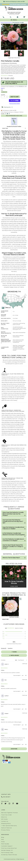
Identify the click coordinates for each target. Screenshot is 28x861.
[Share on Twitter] (7, 113)
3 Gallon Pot (4, 92)
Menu (14, 20)
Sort (16, 660)
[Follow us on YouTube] (17, 804)
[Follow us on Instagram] (9, 804)
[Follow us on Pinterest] (13, 804)
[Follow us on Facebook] (1, 804)
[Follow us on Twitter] (5, 804)
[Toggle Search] (10, 17)
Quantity (3, 94)
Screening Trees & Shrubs (9, 854)
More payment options (14, 103)
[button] (14, 75)
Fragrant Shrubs (8, 22)
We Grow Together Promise (9, 812)
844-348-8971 (6, 797)
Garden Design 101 (7, 850)
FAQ (2, 839)
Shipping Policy (6, 823)
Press (3, 841)
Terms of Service (6, 827)
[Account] (17, 17)
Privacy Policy (5, 830)
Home (2, 22)
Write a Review (17, 656)
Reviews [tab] (3, 648)
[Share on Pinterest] (9, 113)
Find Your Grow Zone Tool (9, 848)
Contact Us (4, 821)
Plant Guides (5, 843)
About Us (4, 817)
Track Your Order (6, 814)
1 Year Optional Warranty (9, 825)
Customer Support (6, 846)
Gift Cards (4, 819)
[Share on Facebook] (5, 113)
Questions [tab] (10, 648)
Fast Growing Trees (7, 852)
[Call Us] (3, 17)
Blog (2, 837)
